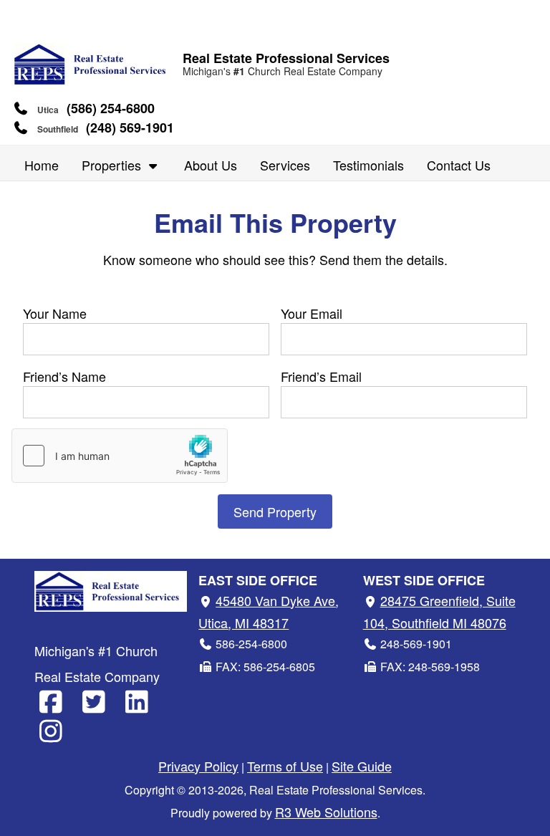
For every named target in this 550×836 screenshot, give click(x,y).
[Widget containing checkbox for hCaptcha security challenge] (119, 455)
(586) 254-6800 (111, 108)
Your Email (311, 313)
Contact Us (459, 164)
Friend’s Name (64, 376)
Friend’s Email (321, 376)
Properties (113, 164)
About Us (210, 164)
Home (41, 164)
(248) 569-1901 (130, 127)
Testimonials (368, 164)
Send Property (275, 511)
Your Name (55, 313)
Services (285, 164)
